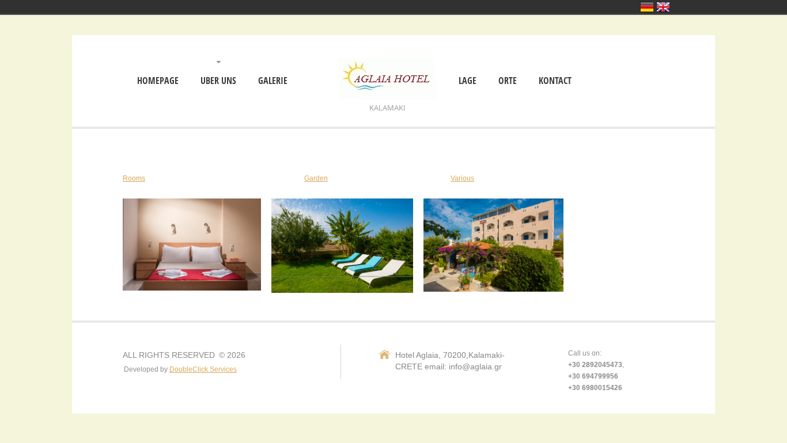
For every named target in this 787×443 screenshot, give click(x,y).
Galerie (272, 80)
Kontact (555, 80)
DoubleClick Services (203, 369)
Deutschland (647, 7)
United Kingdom (663, 7)
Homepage (158, 80)
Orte (507, 80)
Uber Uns (218, 80)
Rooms (134, 178)
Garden (316, 178)
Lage (467, 80)
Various (462, 178)
